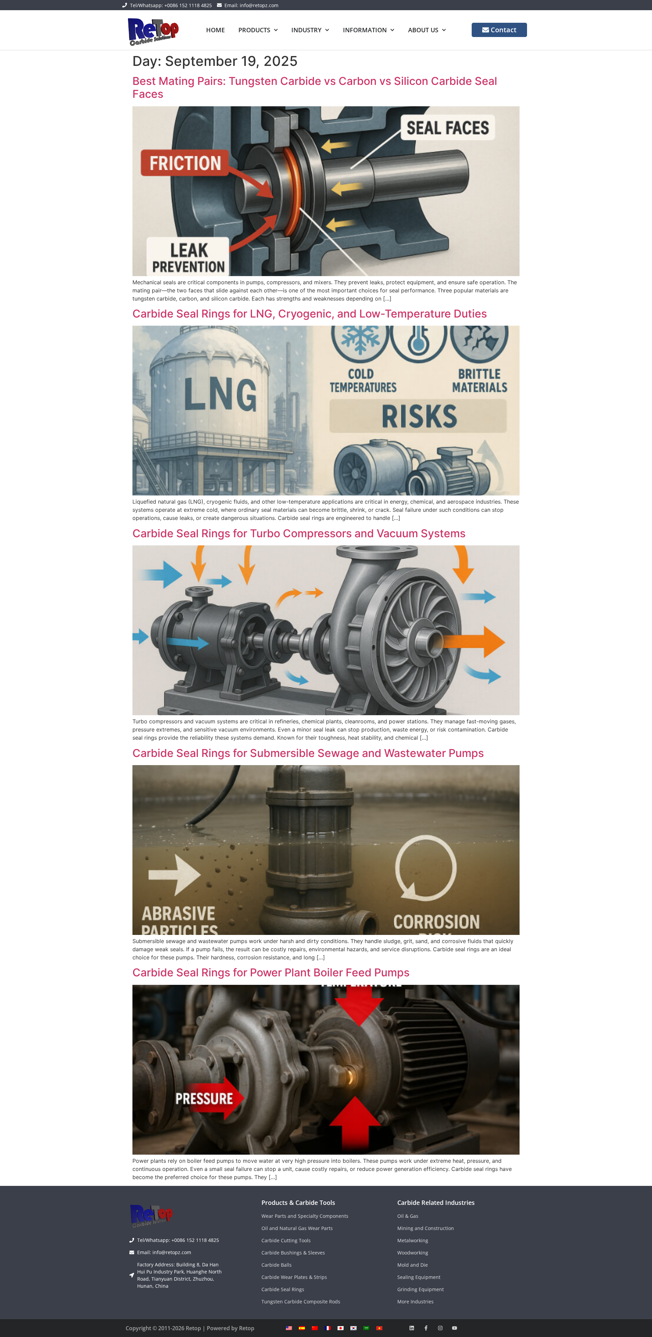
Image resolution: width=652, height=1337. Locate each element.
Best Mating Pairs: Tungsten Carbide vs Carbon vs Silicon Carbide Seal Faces (314, 87)
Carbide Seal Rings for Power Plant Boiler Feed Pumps (271, 972)
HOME (215, 30)
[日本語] (341, 1328)
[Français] (328, 1328)
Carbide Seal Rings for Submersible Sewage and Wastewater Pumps (308, 753)
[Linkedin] (411, 1328)
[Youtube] (454, 1328)
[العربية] (366, 1328)
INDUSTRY (306, 30)
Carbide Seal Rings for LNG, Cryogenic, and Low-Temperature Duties (309, 313)
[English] (289, 1328)
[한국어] (353, 1328)
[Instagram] (440, 1328)
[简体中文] (315, 1328)
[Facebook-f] (426, 1328)
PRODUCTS (254, 30)
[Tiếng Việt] (379, 1328)
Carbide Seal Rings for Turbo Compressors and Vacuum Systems (299, 533)
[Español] (302, 1328)
